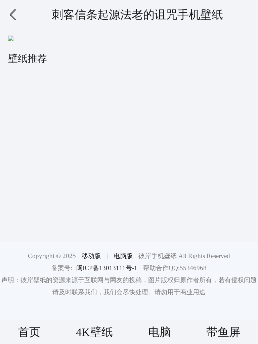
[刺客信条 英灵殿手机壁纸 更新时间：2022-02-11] (192, 102)
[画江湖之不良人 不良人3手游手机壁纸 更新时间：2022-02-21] (65, 102)
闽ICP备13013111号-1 (106, 267)
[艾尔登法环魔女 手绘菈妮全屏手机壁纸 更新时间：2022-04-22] (65, 154)
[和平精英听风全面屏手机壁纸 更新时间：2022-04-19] (192, 207)
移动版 (91, 255)
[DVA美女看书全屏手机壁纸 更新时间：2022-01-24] (65, 207)
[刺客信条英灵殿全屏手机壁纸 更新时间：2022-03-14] (192, 154)
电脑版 (123, 255)
